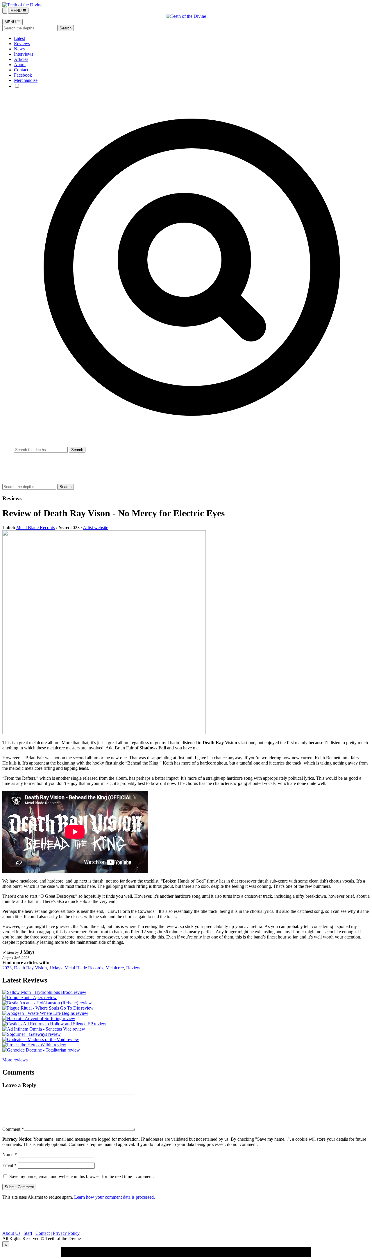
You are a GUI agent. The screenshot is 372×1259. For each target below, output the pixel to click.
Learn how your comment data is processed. (114, 1197)
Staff (28, 1233)
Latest (19, 38)
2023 (7, 967)
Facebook (23, 75)
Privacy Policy (66, 1233)
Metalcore (114, 967)
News (19, 48)
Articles (21, 59)
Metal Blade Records (35, 527)
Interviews (23, 54)
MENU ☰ (18, 10)
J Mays (55, 967)
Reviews (22, 43)
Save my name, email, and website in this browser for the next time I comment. (81, 1176)
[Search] (4, 11)
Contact (21, 69)
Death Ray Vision (30, 967)
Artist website (95, 527)
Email (9, 1165)
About (20, 64)
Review (133, 967)
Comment (13, 1129)
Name (9, 1154)
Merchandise (25, 80)
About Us (11, 1233)
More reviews (15, 1059)
